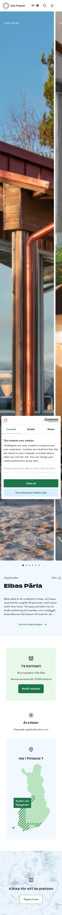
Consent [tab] (11, 429)
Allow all (31, 483)
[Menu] (52, 6)
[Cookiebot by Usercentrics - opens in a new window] (44, 420)
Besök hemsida (31, 688)
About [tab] (50, 429)
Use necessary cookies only (31, 492)
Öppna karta (31, 899)
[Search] (45, 6)
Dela (54, 577)
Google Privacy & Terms (41, 472)
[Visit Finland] (13, 6)
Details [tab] (31, 429)
